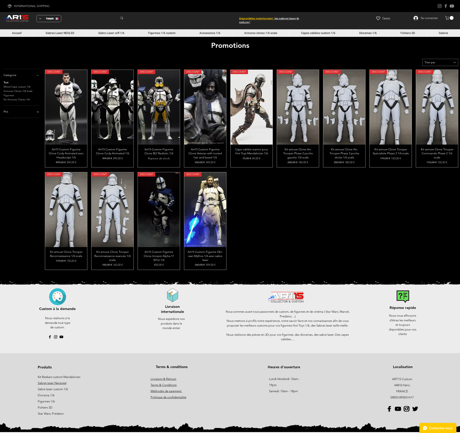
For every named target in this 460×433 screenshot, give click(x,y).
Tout (6, 82)
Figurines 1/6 (46, 401)
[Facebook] (445, 6)
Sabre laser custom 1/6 (53, 389)
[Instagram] (439, 6)
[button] (449, 18)
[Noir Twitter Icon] (415, 409)
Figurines (9, 95)
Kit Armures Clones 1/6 (17, 99)
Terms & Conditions (164, 385)
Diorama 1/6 (46, 395)
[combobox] (440, 62)
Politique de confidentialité (168, 397)
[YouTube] (451, 6)
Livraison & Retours (163, 379)
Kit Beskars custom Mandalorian (59, 377)
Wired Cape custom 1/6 (17, 86)
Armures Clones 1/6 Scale (18, 91)
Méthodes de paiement (166, 391)
